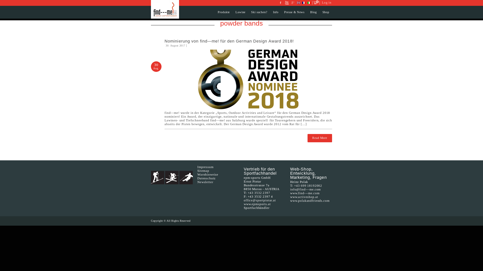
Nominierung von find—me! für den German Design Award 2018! (229, 41)
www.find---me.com (304, 193)
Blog (313, 12)
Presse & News (294, 12)
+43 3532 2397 (259, 193)
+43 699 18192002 (308, 185)
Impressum (205, 167)
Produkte (224, 12)
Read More (319, 137)
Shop (325, 12)
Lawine (240, 12)
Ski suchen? (259, 12)
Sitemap (203, 171)
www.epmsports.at (257, 204)
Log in (326, 2)
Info (275, 12)
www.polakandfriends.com (310, 200)
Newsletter (205, 182)
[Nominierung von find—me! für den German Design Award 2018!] (248, 79)
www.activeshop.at (304, 197)
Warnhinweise (207, 174)
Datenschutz (206, 178)
